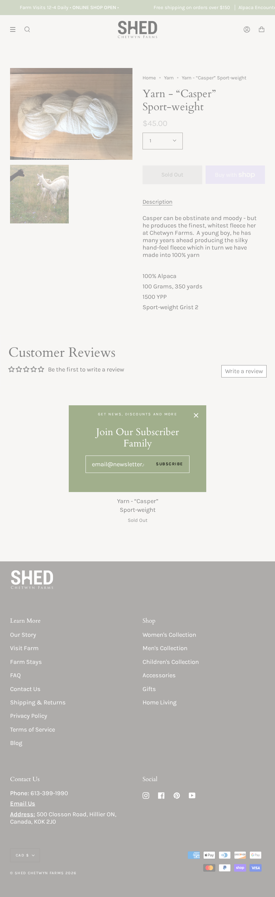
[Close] (196, 415)
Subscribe (169, 463)
